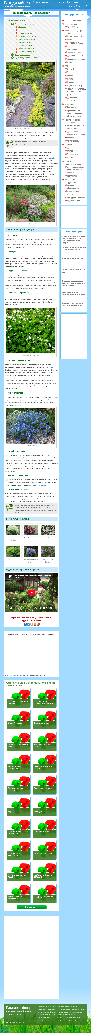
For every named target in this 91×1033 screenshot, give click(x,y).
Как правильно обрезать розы (43, 745)
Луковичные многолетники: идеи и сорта (18, 832)
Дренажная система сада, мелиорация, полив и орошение (75, 170)
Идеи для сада (74, 2)
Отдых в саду (72, 62)
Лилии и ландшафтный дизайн (17, 876)
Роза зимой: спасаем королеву (16, 789)
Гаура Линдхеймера (25, 45)
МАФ (66, 66)
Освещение (69, 104)
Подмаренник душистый (27, 36)
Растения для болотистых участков (18, 702)
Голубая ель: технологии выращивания (43, 789)
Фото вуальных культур (23, 55)
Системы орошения (75, 141)
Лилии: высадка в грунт (43, 853)
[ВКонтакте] (25, 624)
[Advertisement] (32, 653)
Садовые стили (70, 24)
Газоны (70, 39)
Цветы (70, 157)
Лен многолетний (24, 42)
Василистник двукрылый (27, 52)
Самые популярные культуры (25, 24)
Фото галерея (57, 2)
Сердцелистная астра (26, 33)
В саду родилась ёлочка (43, 897)
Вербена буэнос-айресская (28, 39)
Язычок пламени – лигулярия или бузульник (43, 702)
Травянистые (22, 675)
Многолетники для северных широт (15, 767)
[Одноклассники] (31, 624)
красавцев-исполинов (38, 485)
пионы (35, 166)
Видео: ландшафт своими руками (27, 58)
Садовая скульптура (75, 85)
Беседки (70, 69)
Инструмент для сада (76, 197)
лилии (7, 169)
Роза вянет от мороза (42, 831)
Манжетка (22, 27)
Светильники (72, 107)
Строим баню (74, 6)
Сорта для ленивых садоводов (41, 811)
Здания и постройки (75, 36)
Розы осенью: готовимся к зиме (18, 745)
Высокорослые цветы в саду (17, 811)
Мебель (70, 75)
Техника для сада (40, 2)
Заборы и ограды (74, 52)
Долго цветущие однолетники (14, 854)
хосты (22, 182)
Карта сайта (20, 1022)
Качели (70, 79)
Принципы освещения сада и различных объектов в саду (76, 113)
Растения (13, 675)
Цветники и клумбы (75, 43)
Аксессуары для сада (76, 59)
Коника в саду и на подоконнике (15, 897)
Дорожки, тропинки (75, 55)
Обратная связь (11, 1022)
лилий (34, 261)
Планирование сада (72, 21)
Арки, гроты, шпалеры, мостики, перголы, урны (76, 92)
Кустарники (72, 151)
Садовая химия (73, 201)
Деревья (70, 147)
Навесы (70, 82)
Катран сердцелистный (26, 48)
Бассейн (70, 137)
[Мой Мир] (35, 624)
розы (51, 367)
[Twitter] (28, 624)
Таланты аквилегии (41, 723)
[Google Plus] (38, 624)
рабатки (54, 158)
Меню (2, 1026)
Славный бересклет (15, 723)
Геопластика (72, 176)
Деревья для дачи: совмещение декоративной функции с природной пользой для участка (73, 283)
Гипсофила (22, 30)
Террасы (70, 72)
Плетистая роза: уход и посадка (43, 767)
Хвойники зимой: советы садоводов (43, 876)
